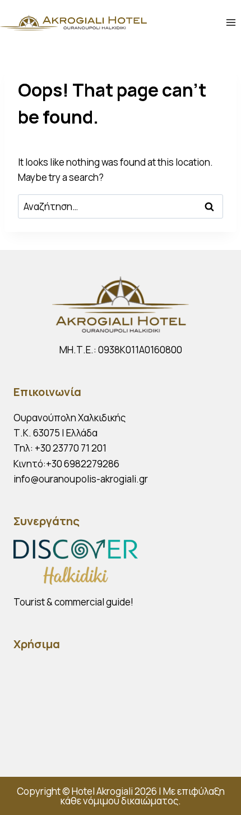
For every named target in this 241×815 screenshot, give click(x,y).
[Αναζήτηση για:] (120, 206)
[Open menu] (230, 22)
